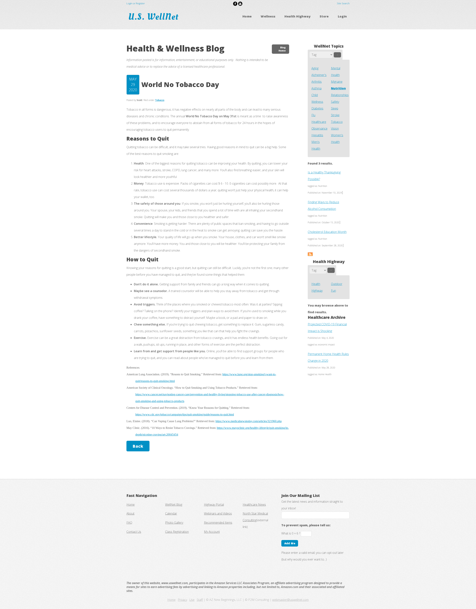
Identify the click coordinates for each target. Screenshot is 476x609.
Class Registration (177, 532)
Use (191, 600)
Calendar (171, 513)
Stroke (335, 115)
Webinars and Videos (218, 513)
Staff (200, 600)
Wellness (268, 16)
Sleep (334, 108)
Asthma (316, 88)
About (130, 513)
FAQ (129, 523)
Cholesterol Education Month (327, 232)
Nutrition (338, 88)
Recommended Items (218, 523)
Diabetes (317, 108)
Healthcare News (254, 504)
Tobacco (337, 122)
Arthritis (316, 82)
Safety (335, 102)
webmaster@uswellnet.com (290, 600)
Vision (335, 128)
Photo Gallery (174, 523)
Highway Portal (214, 504)
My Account (212, 532)
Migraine (336, 82)
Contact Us (133, 532)
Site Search (343, 3)
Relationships (340, 95)
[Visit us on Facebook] (235, 3)
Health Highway (297, 16)
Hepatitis (317, 135)
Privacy (182, 600)
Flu (313, 115)
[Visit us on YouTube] (240, 3)
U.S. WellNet (154, 17)
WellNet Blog (173, 504)
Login (342, 16)
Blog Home (282, 49)
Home (247, 16)
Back (138, 446)
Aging (315, 68)
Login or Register (135, 3)
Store (324, 16)
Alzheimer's (319, 75)
